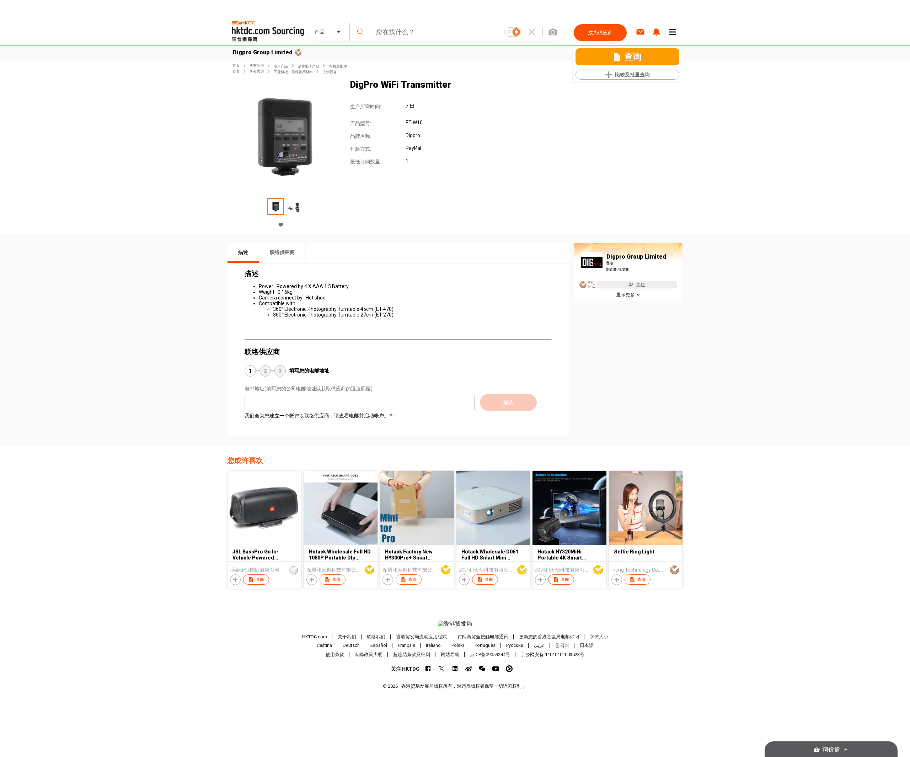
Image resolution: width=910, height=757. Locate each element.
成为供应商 (600, 33)
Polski (457, 645)
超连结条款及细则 (411, 654)
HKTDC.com (314, 636)
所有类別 (257, 65)
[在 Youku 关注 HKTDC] (509, 668)
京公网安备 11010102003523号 (552, 654)
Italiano (433, 645)
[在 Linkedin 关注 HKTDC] (455, 668)
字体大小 (599, 636)
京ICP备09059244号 (490, 654)
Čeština (324, 645)
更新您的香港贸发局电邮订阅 (549, 636)
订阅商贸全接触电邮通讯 (482, 636)
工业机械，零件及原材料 (293, 72)
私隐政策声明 (368, 654)
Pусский (514, 645)
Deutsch (351, 645)
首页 (236, 65)
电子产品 (281, 66)
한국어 (562, 645)
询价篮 (831, 749)
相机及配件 (338, 66)
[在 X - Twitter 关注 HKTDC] (441, 668)
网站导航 (450, 654)
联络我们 (376, 636)
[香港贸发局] (455, 624)
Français (406, 645)
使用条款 (335, 654)
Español (378, 645)
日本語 (587, 645)
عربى (539, 645)
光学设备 (330, 72)
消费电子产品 (308, 66)
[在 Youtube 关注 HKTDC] (495, 668)
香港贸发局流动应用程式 (421, 636)
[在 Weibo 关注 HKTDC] (468, 668)
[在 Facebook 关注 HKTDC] (428, 668)
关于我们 (347, 636)
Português (485, 645)
